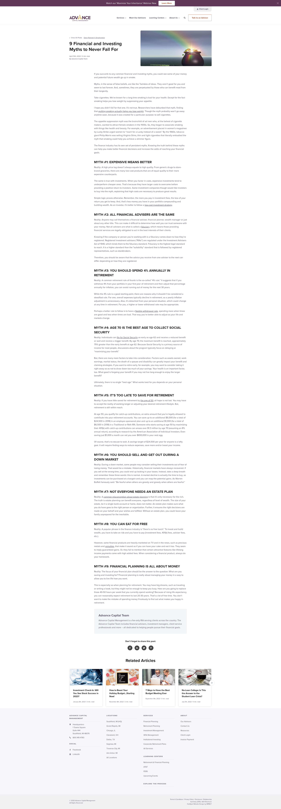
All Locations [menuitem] (111, 757)
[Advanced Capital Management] (85, 17)
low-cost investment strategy (158, 205)
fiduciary (145, 226)
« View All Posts (75, 37)
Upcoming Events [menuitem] (150, 776)
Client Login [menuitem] (185, 735)
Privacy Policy (189, 799)
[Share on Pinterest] (151, 648)
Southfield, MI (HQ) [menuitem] (114, 721)
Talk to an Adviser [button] (200, 17)
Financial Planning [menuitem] (150, 721)
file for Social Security (127, 337)
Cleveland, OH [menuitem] (112, 735)
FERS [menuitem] (145, 771)
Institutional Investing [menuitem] (152, 739)
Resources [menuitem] (185, 730)
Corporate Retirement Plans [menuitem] (154, 744)
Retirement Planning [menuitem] (151, 726)
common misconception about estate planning (126, 496)
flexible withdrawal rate (146, 311)
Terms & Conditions (176, 799)
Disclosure (198, 799)
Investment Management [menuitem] (153, 730)
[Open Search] (185, 18)
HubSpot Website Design (195, 804)
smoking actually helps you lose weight (121, 111)
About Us (173, 17)
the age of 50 (146, 400)
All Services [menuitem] (148, 748)
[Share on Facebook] (130, 648)
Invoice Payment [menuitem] (187, 739)
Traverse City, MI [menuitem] (113, 748)
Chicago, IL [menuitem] (110, 730)
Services (120, 17)
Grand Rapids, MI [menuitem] (113, 726)
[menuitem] (202, 9)
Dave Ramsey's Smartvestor (94, 37)
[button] (212, 683)
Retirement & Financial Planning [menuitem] (156, 762)
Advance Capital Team (79, 59)
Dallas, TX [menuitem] (110, 739)
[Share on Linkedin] (137, 648)
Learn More (167, 3)
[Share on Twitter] (144, 648)
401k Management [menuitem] (151, 735)
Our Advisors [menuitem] (186, 721)
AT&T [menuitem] (145, 767)
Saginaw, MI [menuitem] (111, 744)
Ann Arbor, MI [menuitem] (112, 753)
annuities (109, 546)
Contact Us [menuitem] (185, 726)
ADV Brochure (207, 802)
